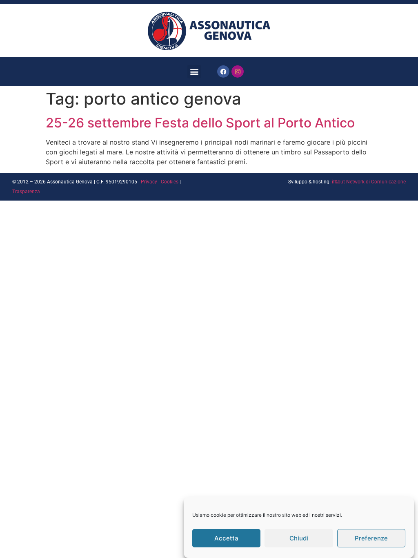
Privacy (149, 182)
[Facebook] (223, 71)
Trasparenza (26, 191)
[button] (194, 71)
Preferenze (371, 538)
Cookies (169, 182)
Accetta (226, 538)
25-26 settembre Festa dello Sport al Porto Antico (200, 123)
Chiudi (298, 538)
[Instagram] (237, 71)
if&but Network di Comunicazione (369, 182)
